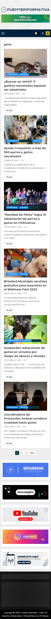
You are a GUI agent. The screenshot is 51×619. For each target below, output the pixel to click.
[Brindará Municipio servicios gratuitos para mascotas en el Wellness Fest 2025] (25, 263)
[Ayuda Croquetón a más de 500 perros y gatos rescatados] (25, 129)
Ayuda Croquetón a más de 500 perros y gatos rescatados (25, 152)
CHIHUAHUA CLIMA (25, 594)
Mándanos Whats (48, 33)
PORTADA (34, 74)
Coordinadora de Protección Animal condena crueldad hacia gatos (25, 419)
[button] (2, 33)
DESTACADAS (25, 141)
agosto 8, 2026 (13, 94)
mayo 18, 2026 (12, 161)
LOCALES (23, 74)
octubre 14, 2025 (14, 360)
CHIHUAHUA (12, 74)
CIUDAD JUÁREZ (13, 340)
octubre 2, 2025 (13, 427)
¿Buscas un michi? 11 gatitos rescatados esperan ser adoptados (25, 86)
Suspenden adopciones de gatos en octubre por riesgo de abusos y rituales (24, 352)
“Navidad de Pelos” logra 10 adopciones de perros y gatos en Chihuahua (25, 219)
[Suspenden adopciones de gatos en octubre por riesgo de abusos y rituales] (25, 329)
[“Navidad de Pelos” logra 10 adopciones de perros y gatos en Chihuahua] (25, 196)
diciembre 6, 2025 (14, 227)
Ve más (9, 110)
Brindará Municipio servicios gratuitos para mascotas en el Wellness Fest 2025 (25, 285)
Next (32, 453)
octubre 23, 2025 (14, 294)
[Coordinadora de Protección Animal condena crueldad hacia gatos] (25, 396)
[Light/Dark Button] (37, 33)
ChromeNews (30, 615)
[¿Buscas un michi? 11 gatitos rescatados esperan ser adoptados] (25, 63)
